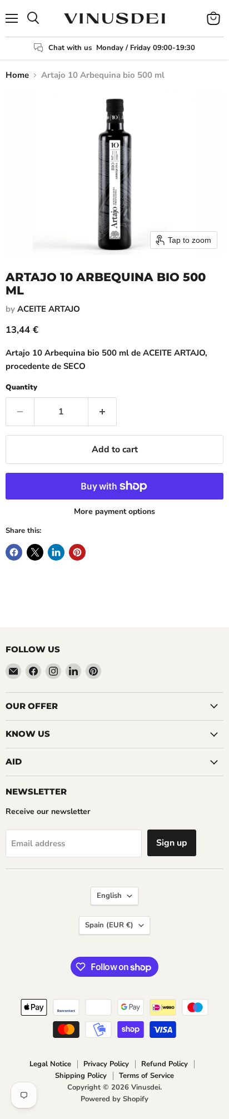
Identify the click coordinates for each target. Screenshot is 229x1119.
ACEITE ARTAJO (48, 308)
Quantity (21, 387)
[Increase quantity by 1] (102, 411)
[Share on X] (35, 552)
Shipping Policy (81, 1076)
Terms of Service (146, 1076)
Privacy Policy (106, 1064)
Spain (109, 925)
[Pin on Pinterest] (77, 552)
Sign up (171, 843)
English (109, 896)
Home (17, 75)
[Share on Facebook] (14, 552)
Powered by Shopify (114, 1099)
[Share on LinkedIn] (56, 552)
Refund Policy (164, 1064)
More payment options (114, 511)
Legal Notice (50, 1064)
